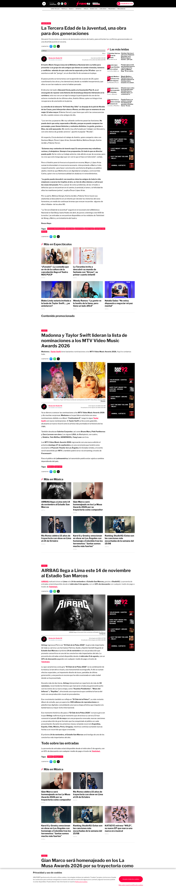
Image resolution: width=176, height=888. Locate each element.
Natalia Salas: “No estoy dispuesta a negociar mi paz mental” (119, 303)
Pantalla (64, 8)
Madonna (50, 466)
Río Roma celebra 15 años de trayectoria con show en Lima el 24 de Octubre (56, 538)
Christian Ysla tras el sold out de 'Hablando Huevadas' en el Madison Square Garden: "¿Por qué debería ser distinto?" (127, 57)
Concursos (102, 8)
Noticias (44, 231)
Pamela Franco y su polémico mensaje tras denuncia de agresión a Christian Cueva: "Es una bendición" (127, 103)
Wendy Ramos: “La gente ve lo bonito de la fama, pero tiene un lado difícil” (87, 303)
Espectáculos (55, 8)
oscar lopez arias (100, 228)
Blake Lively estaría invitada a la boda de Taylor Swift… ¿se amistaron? (56, 303)
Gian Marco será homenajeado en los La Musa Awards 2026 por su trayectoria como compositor (88, 506)
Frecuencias (121, 8)
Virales (85, 8)
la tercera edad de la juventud (56, 228)
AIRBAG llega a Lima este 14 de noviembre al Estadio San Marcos (55, 504)
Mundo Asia (93, 8)
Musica (71, 8)
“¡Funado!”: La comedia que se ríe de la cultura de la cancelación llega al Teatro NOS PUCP (55, 271)
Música (44, 330)
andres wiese (69, 228)
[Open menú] (44, 4)
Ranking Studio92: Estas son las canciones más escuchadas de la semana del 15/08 (119, 539)
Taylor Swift (56, 352)
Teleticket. (53, 587)
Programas (111, 8)
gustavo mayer (89, 228)
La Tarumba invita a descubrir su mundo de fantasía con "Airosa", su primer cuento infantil (85, 271)
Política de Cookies (81, 882)
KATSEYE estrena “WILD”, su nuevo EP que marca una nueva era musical (118, 828)
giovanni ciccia (79, 228)
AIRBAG (50, 756)
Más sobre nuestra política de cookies (131, 885)
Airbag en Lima (58, 756)
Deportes (79, 8)
